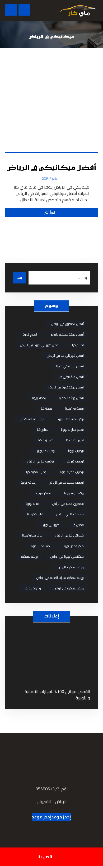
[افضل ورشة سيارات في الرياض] (78, 10)
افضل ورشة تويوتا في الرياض (66, 387)
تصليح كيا (42, 430)
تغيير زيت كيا (45, 440)
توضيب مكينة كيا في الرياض (66, 482)
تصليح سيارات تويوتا (72, 430)
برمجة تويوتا (39, 398)
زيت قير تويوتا (28, 482)
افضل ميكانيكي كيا (71, 377)
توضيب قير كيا (75, 461)
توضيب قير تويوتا (45, 451)
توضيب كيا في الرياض (40, 461)
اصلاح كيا (78, 345)
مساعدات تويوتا (40, 546)
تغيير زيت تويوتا (75, 440)
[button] (11, 10)
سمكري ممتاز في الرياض (68, 504)
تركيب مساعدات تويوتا (70, 419)
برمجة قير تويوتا (74, 408)
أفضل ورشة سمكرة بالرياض (67, 334)
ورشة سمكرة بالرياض (71, 567)
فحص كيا (78, 525)
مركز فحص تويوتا (73, 546)
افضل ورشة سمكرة (71, 398)
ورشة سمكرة (29, 556)
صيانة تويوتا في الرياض (70, 514)
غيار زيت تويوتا (35, 514)
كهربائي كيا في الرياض (69, 535)
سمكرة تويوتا (43, 493)
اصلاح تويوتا (30, 334)
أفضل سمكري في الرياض (68, 324)
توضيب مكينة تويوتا (72, 472)
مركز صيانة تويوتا (32, 535)
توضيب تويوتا (76, 451)
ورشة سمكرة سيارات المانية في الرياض (60, 578)
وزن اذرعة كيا (33, 588)
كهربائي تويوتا (50, 525)
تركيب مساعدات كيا (32, 419)
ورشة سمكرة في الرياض (69, 588)
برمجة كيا (47, 408)
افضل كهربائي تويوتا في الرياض (39, 345)
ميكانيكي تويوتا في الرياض (67, 556)
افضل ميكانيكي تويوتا (70, 366)
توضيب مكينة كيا (36, 472)
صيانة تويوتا (33, 504)
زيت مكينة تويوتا (74, 493)
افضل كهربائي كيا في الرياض (65, 355)
